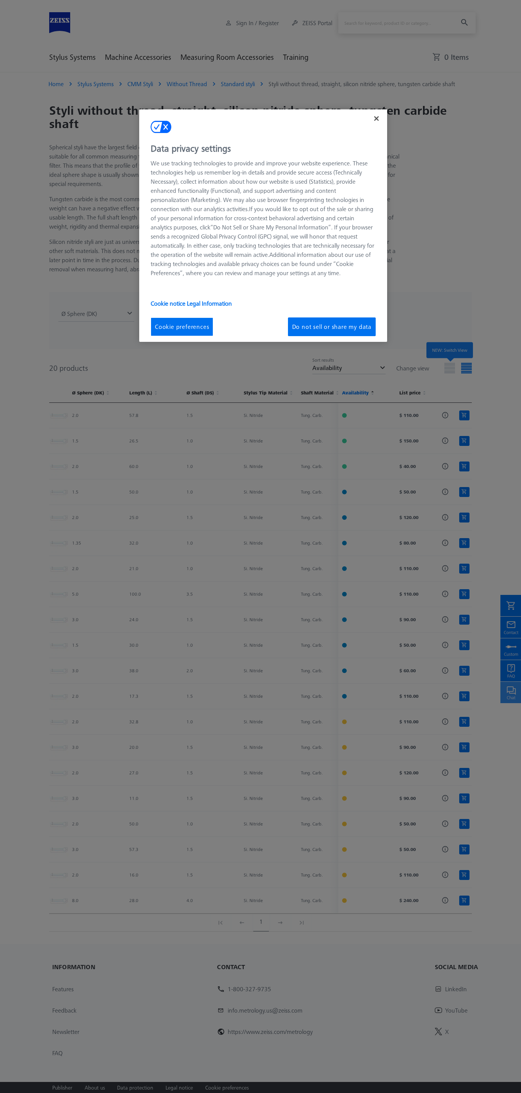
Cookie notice (169, 303)
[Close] (376, 118)
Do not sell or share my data (331, 326)
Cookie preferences (182, 326)
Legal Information (209, 303)
